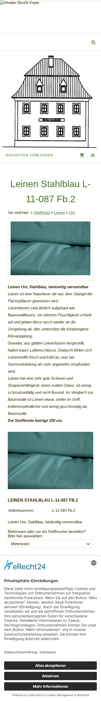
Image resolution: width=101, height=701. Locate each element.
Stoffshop (42, 212)
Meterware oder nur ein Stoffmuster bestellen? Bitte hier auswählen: (47, 533)
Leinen (59, 212)
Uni (72, 212)
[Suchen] (93, 42)
